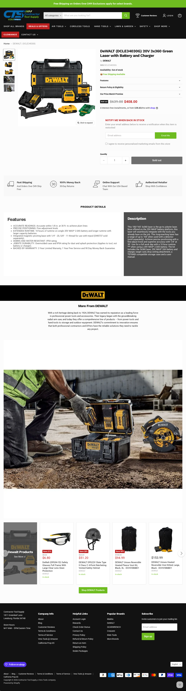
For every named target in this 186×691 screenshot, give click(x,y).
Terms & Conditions (47, 631)
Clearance (10, 34)
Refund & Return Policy (83, 639)
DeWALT (111, 623)
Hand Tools (101, 26)
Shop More (161, 26)
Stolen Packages (80, 651)
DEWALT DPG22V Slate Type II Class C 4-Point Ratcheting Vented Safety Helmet (92, 565)
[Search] (126, 15)
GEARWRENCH (114, 627)
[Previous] (4, 553)
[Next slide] (174, 429)
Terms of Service (45, 635)
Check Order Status (81, 627)
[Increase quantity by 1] (125, 160)
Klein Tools (112, 635)
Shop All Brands (14, 26)
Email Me (165, 135)
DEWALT (107, 60)
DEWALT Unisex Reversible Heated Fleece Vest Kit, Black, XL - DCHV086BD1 (128, 565)
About (41, 619)
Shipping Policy (79, 647)
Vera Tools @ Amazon (48, 639)
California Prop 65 (46, 643)
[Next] (181, 553)
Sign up (148, 636)
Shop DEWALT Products (93, 590)
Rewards (77, 623)
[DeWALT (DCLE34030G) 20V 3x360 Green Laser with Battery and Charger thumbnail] (9, 54)
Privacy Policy (79, 635)
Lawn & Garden (124, 26)
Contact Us (28, 34)
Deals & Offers (38, 26)
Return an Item (79, 643)
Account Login (79, 619)
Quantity (103, 154)
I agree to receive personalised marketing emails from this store (139, 144)
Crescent (111, 631)
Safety (144, 26)
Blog (40, 623)
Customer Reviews (46, 627)
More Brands (113, 639)
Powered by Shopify (12, 683)
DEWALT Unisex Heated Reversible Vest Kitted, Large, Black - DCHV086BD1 (165, 565)
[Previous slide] (12, 429)
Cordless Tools (80, 26)
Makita (110, 619)
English (175, 664)
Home (7, 43)
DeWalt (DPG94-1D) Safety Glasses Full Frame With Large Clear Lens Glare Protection (55, 566)
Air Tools (58, 26)
